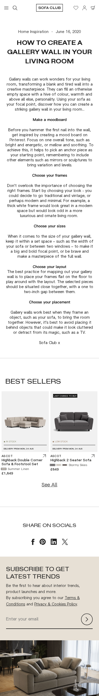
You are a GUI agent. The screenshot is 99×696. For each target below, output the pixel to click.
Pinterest (17, 139)
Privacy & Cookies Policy (55, 603)
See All (49, 484)
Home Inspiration (33, 31)
